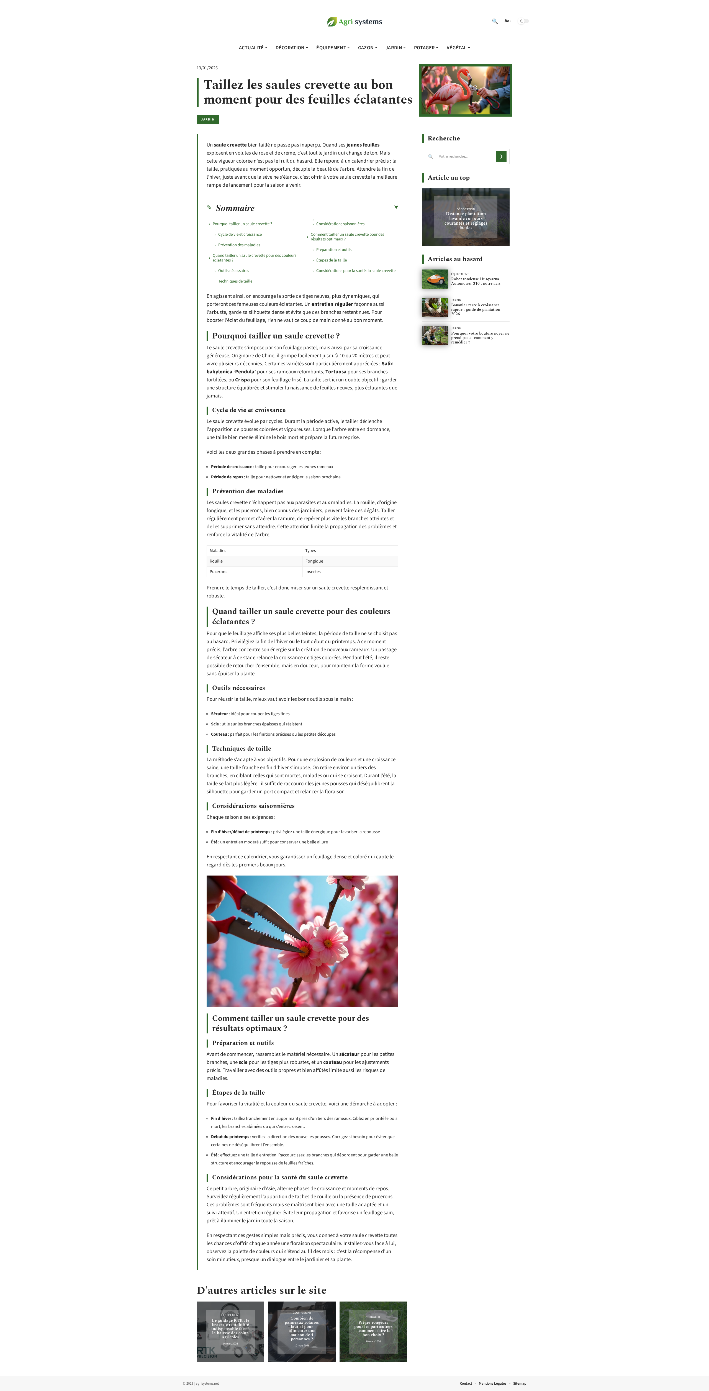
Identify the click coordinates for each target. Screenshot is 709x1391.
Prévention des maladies (239, 245)
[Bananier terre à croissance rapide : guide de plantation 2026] (435, 307)
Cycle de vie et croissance (240, 234)
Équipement (230, 1314)
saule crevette (230, 145)
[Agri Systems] (354, 21)
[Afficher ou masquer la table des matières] (326, 207)
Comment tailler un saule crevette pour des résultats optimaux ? (347, 237)
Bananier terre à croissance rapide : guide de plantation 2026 (475, 309)
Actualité (373, 1316)
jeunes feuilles (362, 145)
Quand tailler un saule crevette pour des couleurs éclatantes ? (254, 258)
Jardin (208, 119)
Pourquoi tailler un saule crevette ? (242, 224)
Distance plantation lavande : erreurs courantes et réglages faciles (466, 221)
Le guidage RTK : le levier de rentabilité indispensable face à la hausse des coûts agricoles (230, 1328)
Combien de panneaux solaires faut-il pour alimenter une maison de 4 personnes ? (302, 1328)
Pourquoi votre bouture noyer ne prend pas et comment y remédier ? (480, 337)
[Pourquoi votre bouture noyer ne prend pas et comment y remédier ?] (435, 335)
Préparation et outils (333, 250)
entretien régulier (332, 304)
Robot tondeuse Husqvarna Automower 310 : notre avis (475, 281)
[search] (494, 21)
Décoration (466, 209)
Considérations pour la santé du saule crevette (355, 271)
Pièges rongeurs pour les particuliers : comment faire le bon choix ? (373, 1328)
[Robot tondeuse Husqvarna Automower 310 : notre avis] (435, 279)
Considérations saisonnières (340, 224)
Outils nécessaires (233, 271)
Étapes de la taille (331, 260)
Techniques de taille (235, 281)
